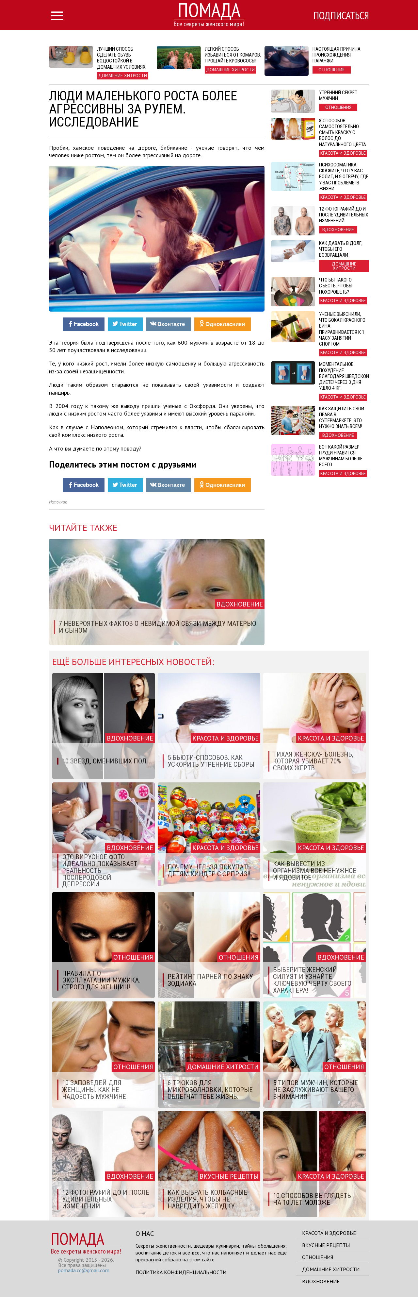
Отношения (317, 1257)
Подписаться (341, 15)
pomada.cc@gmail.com (83, 1270)
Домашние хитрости (331, 1269)
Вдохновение (321, 1281)
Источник (58, 502)
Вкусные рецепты (326, 1245)
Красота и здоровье (329, 1233)
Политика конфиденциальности (181, 1272)
